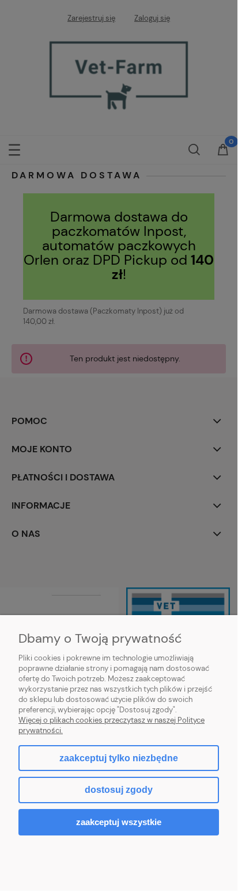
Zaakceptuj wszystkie (118, 822)
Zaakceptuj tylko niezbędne (118, 758)
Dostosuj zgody (119, 790)
